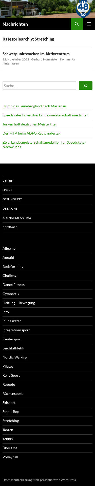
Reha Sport (11, 375)
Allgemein (10, 248)
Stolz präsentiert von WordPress (54, 480)
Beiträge (10, 227)
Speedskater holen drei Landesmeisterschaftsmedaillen (45, 115)
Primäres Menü (89, 24)
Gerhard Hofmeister (44, 59)
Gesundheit (12, 199)
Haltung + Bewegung (19, 303)
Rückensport (13, 393)
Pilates (8, 366)
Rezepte (9, 384)
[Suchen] (85, 85)
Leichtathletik (13, 348)
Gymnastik (11, 293)
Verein (8, 180)
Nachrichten (15, 24)
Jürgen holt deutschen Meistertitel (29, 124)
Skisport (9, 402)
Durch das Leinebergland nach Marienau (34, 106)
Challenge (10, 275)
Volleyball (10, 457)
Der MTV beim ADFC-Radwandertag (31, 133)
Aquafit (8, 257)
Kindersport (12, 339)
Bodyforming (13, 266)
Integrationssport (16, 330)
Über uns (10, 208)
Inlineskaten (12, 321)
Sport (7, 190)
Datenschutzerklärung (17, 480)
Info (6, 312)
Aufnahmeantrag (17, 218)
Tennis (8, 439)
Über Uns (10, 448)
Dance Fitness (14, 284)
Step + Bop (11, 411)
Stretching (11, 420)
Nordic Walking (15, 357)
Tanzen (8, 430)
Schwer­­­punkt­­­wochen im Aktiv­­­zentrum (36, 53)
